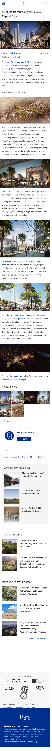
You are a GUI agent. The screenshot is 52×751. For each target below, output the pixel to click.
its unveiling (15, 69)
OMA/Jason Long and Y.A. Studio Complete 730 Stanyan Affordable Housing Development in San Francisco (33, 627)
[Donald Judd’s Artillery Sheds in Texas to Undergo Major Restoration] (9, 611)
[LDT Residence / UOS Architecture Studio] (11, 496)
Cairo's (15, 79)
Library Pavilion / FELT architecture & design (31, 510)
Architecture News (19, 457)
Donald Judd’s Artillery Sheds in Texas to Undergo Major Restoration (33, 608)
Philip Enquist (40, 127)
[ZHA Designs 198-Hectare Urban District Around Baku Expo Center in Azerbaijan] (9, 593)
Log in (45, 3)
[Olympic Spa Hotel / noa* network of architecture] (11, 479)
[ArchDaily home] (25, 3)
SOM (29, 62)
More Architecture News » (38, 638)
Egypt (40, 457)
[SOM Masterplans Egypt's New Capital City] (18, 397)
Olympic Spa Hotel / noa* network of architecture (33, 475)
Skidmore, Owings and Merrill (14, 62)
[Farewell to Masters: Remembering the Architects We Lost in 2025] (9, 546)
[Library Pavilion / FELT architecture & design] (11, 514)
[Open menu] (3, 3)
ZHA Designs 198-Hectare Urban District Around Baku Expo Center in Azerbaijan (33, 590)
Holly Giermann (25, 432)
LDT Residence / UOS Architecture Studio (31, 492)
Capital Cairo (40, 191)
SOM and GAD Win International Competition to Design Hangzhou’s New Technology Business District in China (33, 562)
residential (27, 201)
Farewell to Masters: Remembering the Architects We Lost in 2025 (33, 543)
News (6, 457)
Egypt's (27, 65)
